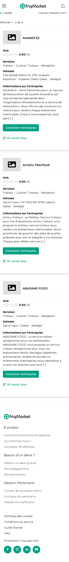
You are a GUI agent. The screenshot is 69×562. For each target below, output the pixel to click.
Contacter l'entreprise (21, 127)
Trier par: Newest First (51, 12)
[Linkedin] (27, 549)
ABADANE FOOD (35, 288)
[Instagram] (17, 549)
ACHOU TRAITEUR (36, 165)
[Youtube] (36, 549)
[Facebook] (8, 549)
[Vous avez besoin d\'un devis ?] (33, 6)
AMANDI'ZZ (31, 38)
